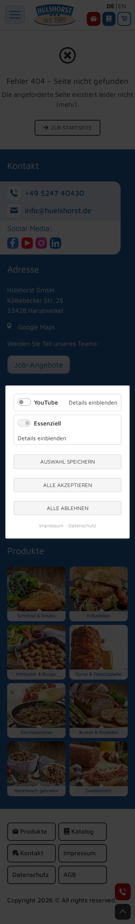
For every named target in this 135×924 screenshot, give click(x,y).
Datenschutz (82, 526)
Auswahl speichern (67, 462)
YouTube (46, 402)
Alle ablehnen (68, 508)
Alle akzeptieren (67, 485)
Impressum (51, 526)
